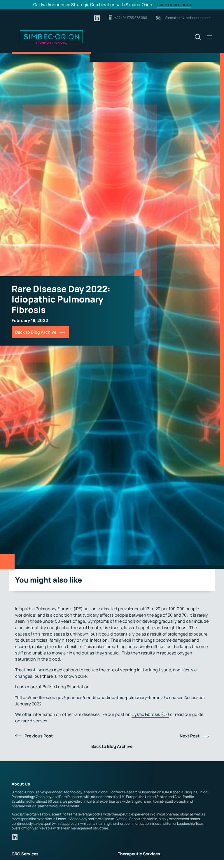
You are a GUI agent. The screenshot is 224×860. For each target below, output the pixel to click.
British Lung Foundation (66, 686)
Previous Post (38, 736)
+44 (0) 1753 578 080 (130, 17)
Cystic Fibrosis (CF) (150, 714)
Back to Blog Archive (36, 332)
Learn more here (174, 4)
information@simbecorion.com (187, 17)
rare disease (53, 634)
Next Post (190, 736)
